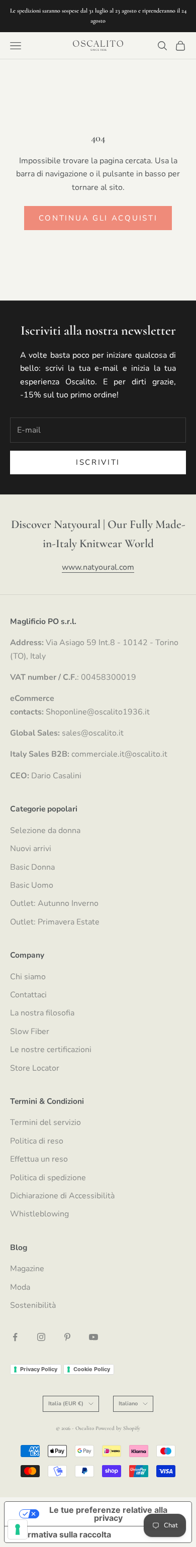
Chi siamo (28, 976)
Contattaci (28, 994)
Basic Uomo (31, 885)
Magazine (27, 1268)
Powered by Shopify (117, 1428)
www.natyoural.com (98, 567)
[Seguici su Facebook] (15, 1337)
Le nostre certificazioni (50, 1049)
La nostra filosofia (42, 1012)
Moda (20, 1287)
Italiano (128, 1403)
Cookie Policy (91, 1369)
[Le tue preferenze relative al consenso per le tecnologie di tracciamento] (17, 1529)
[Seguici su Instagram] (41, 1337)
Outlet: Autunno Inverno (54, 903)
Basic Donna (32, 867)
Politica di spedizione (48, 1177)
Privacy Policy (38, 1369)
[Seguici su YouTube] (93, 1337)
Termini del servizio (45, 1122)
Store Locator (34, 1068)
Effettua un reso (39, 1159)
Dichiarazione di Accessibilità (62, 1195)
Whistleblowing (39, 1213)
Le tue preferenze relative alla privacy (108, 1514)
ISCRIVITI (98, 462)
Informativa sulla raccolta (62, 1534)
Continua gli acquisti (98, 218)
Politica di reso (36, 1141)
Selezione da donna (45, 830)
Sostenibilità (33, 1305)
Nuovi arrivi (30, 848)
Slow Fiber (29, 1031)
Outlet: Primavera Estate (55, 921)
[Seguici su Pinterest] (67, 1337)
